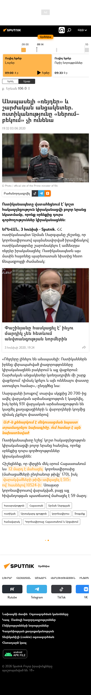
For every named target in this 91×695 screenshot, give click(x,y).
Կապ (5, 620)
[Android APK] (15, 654)
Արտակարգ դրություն (34, 513)
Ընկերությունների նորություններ (25, 625)
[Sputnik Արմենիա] (12, 32)
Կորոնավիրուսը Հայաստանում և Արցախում (51, 521)
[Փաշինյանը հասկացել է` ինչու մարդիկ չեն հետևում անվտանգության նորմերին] (45, 295)
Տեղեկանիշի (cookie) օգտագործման (28, 637)
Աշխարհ (40, 578)
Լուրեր (10, 63)
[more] (84, 347)
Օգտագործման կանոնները (48, 614)
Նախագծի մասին (15, 614)
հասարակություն (14, 505)
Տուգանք (79, 513)
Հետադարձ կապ (14, 643)
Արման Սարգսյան (59, 505)
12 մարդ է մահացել (26, 468)
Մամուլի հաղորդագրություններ (33, 620)
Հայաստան (36, 505)
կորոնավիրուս (60, 513)
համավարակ (12, 521)
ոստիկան (10, 513)
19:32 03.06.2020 (14, 128)
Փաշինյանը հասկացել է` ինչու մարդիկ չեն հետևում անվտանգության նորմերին (39, 333)
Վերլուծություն (63, 578)
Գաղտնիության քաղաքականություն (28, 631)
